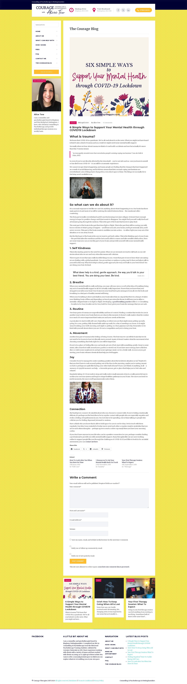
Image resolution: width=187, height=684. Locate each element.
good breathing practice (122, 302)
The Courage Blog (44, 63)
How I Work (41, 45)
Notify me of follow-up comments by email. (86, 548)
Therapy (130, 580)
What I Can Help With (45, 40)
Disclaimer (73, 681)
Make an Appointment (111, 653)
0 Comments (107, 123)
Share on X (141, 276)
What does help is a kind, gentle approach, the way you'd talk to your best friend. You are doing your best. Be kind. (108, 274)
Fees (37, 49)
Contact (109, 657)
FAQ (37, 54)
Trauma (73, 122)
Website (72, 529)
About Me (40, 36)
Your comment (75, 487)
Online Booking (46, 72)
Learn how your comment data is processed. (113, 567)
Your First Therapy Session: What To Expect (137, 604)
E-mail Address (76, 520)
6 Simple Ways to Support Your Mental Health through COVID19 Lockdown (77, 606)
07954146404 (145, 10)
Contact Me (41, 58)
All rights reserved (61, 681)
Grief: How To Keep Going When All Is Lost (108, 603)
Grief (98, 580)
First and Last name (77, 511)
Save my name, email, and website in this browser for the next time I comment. (100, 540)
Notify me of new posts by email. (83, 556)
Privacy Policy (99, 681)
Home (38, 31)
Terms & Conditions (85, 681)
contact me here (91, 442)
